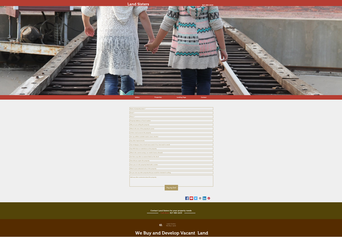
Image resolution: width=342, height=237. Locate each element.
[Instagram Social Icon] (200, 198)
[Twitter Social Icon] (195, 198)
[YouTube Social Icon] (191, 198)
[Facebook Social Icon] (187, 198)
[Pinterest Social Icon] (209, 198)
